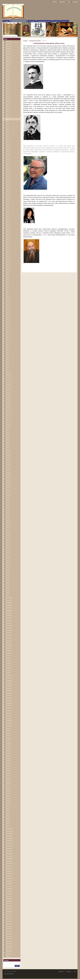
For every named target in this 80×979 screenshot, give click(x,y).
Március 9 (8, 427)
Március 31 (8, 372)
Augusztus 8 (8, 46)
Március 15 (8, 412)
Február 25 (8, 457)
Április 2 (7, 367)
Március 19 (8, 402)
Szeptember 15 (9, 866)
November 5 (8, 738)
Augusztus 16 (9, 941)
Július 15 (8, 106)
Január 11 (8, 570)
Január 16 (8, 557)
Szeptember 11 (9, 876)
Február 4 (8, 510)
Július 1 (7, 141)
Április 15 (8, 334)
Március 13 (8, 417)
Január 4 (8, 587)
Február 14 (8, 485)
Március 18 (8, 404)
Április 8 (7, 352)
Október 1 (8, 826)
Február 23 (8, 462)
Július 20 (8, 94)
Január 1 (8, 595)
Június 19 (8, 171)
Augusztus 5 (8, 54)
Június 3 (7, 211)
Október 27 (8, 760)
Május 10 (8, 272)
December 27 (9, 607)
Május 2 (7, 292)
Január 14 (8, 562)
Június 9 (7, 196)
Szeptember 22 (9, 848)
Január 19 (8, 550)
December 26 (9, 610)
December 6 (8, 660)
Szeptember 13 (9, 871)
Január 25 (8, 535)
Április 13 (8, 339)
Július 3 (7, 136)
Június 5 (7, 206)
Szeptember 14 (9, 868)
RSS (69, 1)
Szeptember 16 (9, 863)
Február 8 (8, 500)
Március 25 (8, 387)
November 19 (9, 703)
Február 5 (8, 507)
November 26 (9, 685)
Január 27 (8, 530)
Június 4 (7, 209)
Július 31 (8, 66)
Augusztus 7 (8, 49)
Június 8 (7, 199)
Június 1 (7, 216)
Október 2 (8, 823)
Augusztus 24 (9, 921)
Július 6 (7, 129)
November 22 (9, 695)
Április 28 (8, 302)
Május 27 (8, 229)
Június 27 (8, 151)
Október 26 (8, 763)
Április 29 (8, 299)
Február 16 (8, 480)
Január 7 (8, 580)
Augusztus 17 (9, 938)
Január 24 (8, 537)
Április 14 (8, 337)
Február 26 (8, 455)
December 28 (9, 605)
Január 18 (8, 552)
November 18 (9, 705)
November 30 (9, 675)
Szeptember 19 (9, 856)
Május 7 (7, 279)
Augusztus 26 (9, 916)
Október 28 (8, 758)
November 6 (8, 735)
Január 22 (8, 542)
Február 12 (8, 490)
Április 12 (8, 342)
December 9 (8, 653)
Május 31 (8, 219)
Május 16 (8, 257)
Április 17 (8, 329)
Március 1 (8, 447)
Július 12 (8, 114)
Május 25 (8, 234)
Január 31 (8, 520)
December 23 (9, 618)
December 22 (9, 620)
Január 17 (8, 555)
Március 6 (8, 435)
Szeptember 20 (9, 853)
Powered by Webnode (9, 973)
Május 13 (8, 264)
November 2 (8, 745)
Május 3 (7, 289)
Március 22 (8, 394)
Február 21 (8, 467)
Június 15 (8, 181)
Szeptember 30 (9, 828)
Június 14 (8, 184)
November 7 (8, 733)
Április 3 (7, 364)
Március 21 (8, 397)
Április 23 (8, 314)
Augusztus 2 (8, 61)
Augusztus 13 (9, 948)
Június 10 (8, 194)
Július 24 (8, 84)
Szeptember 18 (9, 858)
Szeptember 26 (9, 838)
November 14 (9, 715)
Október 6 (8, 813)
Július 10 (8, 119)
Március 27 (8, 382)
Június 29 (8, 146)
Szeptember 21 (9, 851)
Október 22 (8, 773)
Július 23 (8, 86)
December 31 (9, 597)
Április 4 (7, 362)
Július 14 (8, 109)
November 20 (9, 700)
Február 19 (8, 472)
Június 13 (8, 186)
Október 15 (8, 790)
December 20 (9, 625)
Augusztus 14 (9, 946)
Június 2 (7, 214)
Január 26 (8, 532)
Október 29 (8, 755)
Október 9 (8, 806)
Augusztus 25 (9, 918)
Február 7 (8, 502)
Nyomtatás (75, 1)
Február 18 (8, 475)
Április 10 (8, 347)
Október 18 (8, 783)
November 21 (9, 698)
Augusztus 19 (9, 933)
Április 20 (8, 322)
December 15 (9, 638)
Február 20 (8, 470)
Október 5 (8, 816)
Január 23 (8, 540)
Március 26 (8, 384)
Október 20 (8, 778)
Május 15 (8, 259)
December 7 (8, 658)
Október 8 (8, 808)
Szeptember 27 (9, 836)
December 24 (9, 615)
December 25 (9, 613)
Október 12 (8, 798)
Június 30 (8, 144)
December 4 (8, 665)
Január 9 (8, 575)
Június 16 (8, 179)
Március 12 (8, 419)
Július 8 (7, 124)
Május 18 (8, 252)
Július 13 (8, 111)
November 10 (9, 725)
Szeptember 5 (9, 891)
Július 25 (8, 81)
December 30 (9, 600)
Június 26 (8, 154)
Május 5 (7, 284)
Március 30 (8, 374)
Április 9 (7, 349)
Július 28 (8, 74)
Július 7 (7, 126)
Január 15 (8, 560)
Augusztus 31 (9, 903)
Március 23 (8, 392)
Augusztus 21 (9, 928)
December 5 (8, 663)
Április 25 (8, 309)
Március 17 (8, 407)
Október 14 (8, 793)
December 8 (8, 655)
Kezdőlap (54, 1)
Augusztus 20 (9, 931)
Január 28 (8, 527)
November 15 (9, 713)
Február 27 (8, 452)
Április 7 (7, 354)
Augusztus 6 (8, 51)
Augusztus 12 (9, 951)
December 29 (9, 602)
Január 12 (8, 567)
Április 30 (8, 297)
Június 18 (8, 174)
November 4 (8, 740)
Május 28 (8, 226)
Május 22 (8, 242)
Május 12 (8, 267)
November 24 (9, 690)
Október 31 (8, 750)
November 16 (9, 710)
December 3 (8, 668)
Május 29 (8, 224)
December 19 (9, 628)
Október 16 (8, 788)
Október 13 (8, 795)
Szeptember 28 (9, 833)
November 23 (9, 693)
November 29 (9, 678)
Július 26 (8, 79)
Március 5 (8, 437)
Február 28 (8, 450)
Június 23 (8, 161)
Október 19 (8, 780)
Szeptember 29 (9, 831)
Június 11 (8, 191)
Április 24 (8, 312)
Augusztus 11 (9, 953)
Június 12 (8, 189)
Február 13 (8, 487)
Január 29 (8, 525)
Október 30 (8, 753)
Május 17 (8, 254)
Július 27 (8, 76)
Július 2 (7, 139)
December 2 (8, 670)
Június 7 (7, 201)
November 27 (9, 683)
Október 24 (8, 768)
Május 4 (7, 287)
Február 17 (8, 477)
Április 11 (8, 344)
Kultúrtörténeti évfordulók (34, 40)
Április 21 (8, 319)
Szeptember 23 (9, 846)
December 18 (9, 630)
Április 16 (8, 332)
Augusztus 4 (8, 56)
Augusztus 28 (9, 911)
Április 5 (7, 359)
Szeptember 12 (9, 873)
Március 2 (8, 445)
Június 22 (8, 164)
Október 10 (8, 803)
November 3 (8, 743)
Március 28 (8, 379)
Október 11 (8, 800)
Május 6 (7, 282)
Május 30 (8, 221)
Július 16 (8, 104)
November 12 (9, 720)
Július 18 (8, 99)
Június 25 (8, 156)
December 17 (9, 633)
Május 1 (7, 294)
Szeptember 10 (9, 878)
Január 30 (8, 522)
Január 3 (8, 590)
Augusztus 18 (9, 936)
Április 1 (7, 369)
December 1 (8, 673)
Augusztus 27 (9, 913)
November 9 (8, 728)
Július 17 (8, 101)
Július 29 (8, 71)
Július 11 (8, 116)
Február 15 (8, 482)
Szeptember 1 (9, 901)
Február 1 (8, 517)
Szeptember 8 (9, 883)
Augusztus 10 (9, 41)
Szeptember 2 (9, 898)
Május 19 (8, 249)
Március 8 (8, 430)
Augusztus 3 (8, 59)
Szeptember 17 (9, 861)
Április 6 (7, 357)
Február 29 (8, 956)
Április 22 (8, 317)
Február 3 (8, 512)
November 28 (9, 680)
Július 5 (7, 131)
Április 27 (8, 304)
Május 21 (8, 244)
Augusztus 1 (8, 64)
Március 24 (8, 389)
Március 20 (8, 399)
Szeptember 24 (9, 843)
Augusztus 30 (9, 906)
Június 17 (8, 176)
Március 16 (8, 409)
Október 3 (8, 821)
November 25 (9, 688)
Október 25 (8, 765)
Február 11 (8, 492)
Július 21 (8, 91)
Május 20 (8, 247)
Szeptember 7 (9, 886)
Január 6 (8, 582)
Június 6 (7, 204)
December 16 (9, 635)
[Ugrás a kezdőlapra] (40, 11)
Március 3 (8, 442)
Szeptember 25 (9, 841)
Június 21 (8, 166)
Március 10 (8, 425)
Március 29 (8, 377)
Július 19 (8, 96)
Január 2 (8, 592)
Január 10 (8, 572)
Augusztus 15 (9, 943)
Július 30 (8, 69)
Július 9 (7, 121)
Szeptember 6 (9, 888)
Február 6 (8, 505)
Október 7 (8, 811)
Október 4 (8, 818)
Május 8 (7, 277)
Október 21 (8, 775)
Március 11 (8, 422)
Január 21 (8, 545)
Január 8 (8, 577)
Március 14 (8, 414)
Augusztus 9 (8, 43)
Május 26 (8, 231)
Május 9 (7, 274)
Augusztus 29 (9, 908)
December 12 (9, 645)
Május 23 (8, 239)
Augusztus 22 (9, 926)
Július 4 (7, 134)
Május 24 (8, 237)
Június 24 (8, 159)
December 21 (9, 623)
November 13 (9, 718)
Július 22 (8, 89)
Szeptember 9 (9, 881)
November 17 (9, 708)
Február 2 (8, 515)
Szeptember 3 (9, 896)
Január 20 (8, 547)
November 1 (8, 748)
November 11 (9, 723)
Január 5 (8, 585)
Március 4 (8, 440)
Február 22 (8, 465)
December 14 (9, 640)
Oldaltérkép (62, 1)
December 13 (9, 643)
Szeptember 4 (9, 893)
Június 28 (8, 149)
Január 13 (8, 565)
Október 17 (8, 785)
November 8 (8, 730)
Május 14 (8, 262)
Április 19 (8, 324)
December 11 (9, 648)
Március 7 (8, 432)
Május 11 (8, 269)
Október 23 (8, 770)
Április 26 (8, 307)
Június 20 (8, 169)
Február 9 (8, 497)
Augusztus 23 (9, 923)
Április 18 (8, 327)
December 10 (9, 650)
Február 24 (8, 460)
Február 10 (8, 495)
